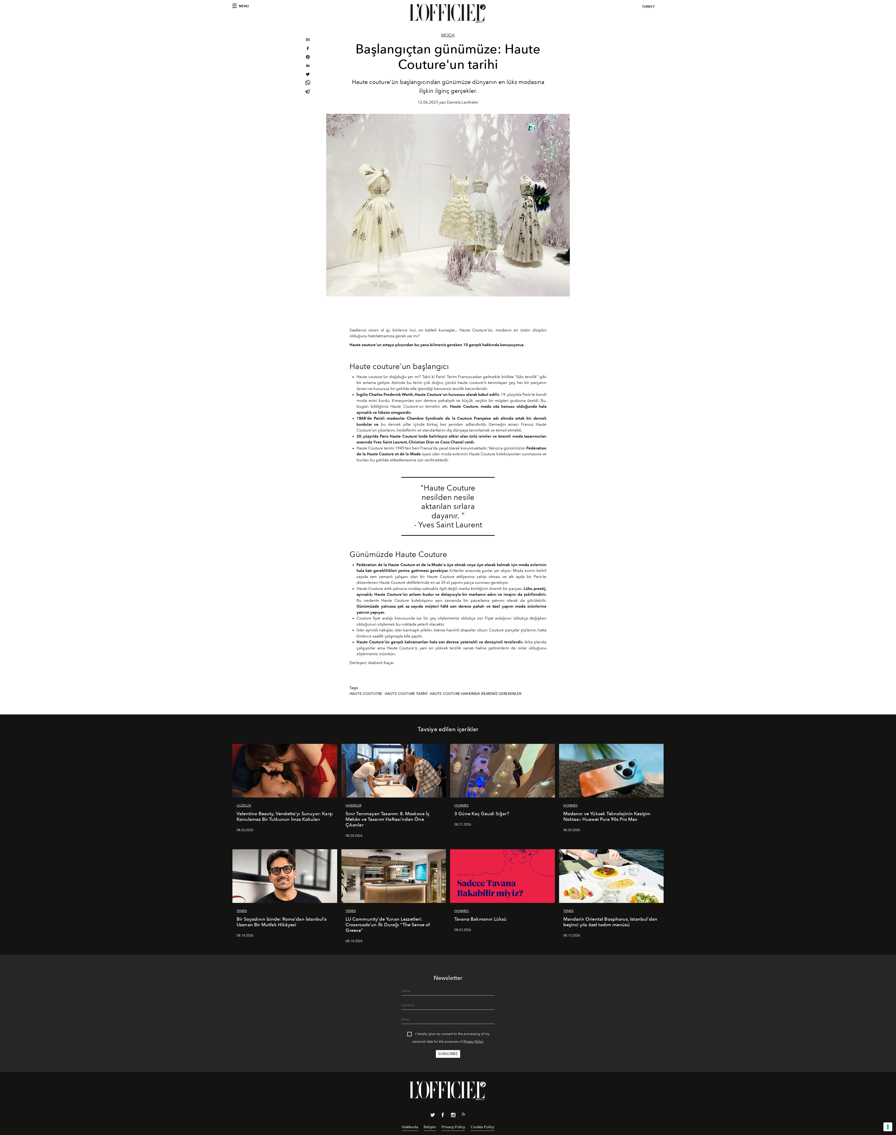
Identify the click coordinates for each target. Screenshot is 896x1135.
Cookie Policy (482, 1127)
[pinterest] (308, 57)
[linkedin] (308, 66)
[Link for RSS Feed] (463, 1115)
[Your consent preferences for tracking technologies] (887, 1126)
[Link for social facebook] (443, 1116)
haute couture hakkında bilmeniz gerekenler (476, 694)
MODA (448, 35)
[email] (308, 40)
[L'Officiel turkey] (448, 13)
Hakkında (410, 1127)
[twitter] (308, 74)
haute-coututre (366, 694)
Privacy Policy (473, 1042)
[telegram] (308, 92)
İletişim (430, 1127)
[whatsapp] (308, 83)
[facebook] (308, 49)
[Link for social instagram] (453, 1116)
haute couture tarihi (406, 694)
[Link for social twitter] (432, 1116)
